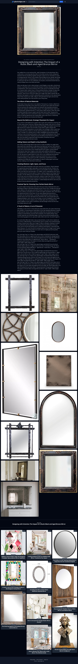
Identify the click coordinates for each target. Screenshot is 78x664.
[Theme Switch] (27, 2)
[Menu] (65, 2)
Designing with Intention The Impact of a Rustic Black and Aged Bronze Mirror (39, 63)
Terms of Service (39, 659)
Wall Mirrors (13, 554)
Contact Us (46, 659)
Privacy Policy (32, 659)
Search (61, 1)
